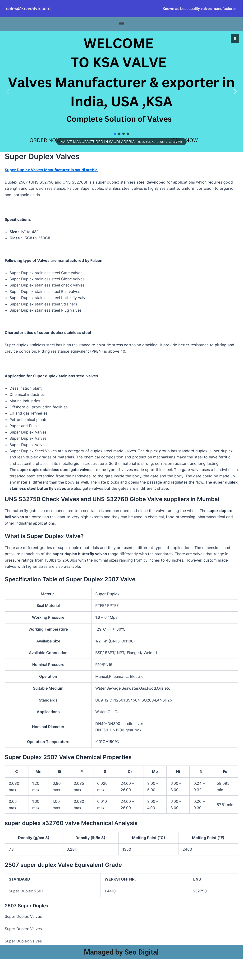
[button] (121, 24)
